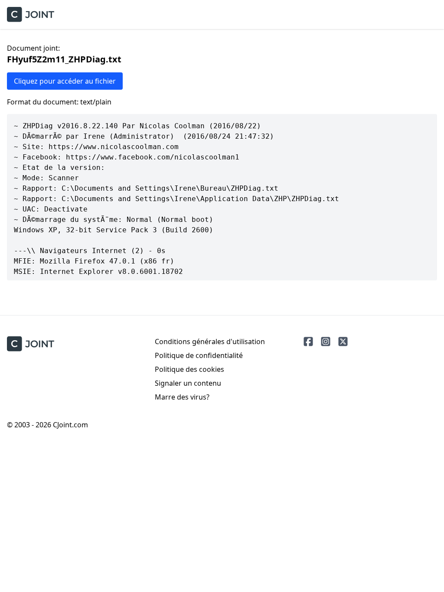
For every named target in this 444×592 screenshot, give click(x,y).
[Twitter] (343, 341)
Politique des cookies (189, 369)
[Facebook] (308, 341)
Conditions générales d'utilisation (210, 341)
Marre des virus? (182, 397)
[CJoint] (30, 343)
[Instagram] (325, 341)
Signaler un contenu (188, 383)
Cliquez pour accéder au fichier (65, 81)
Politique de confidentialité (199, 355)
